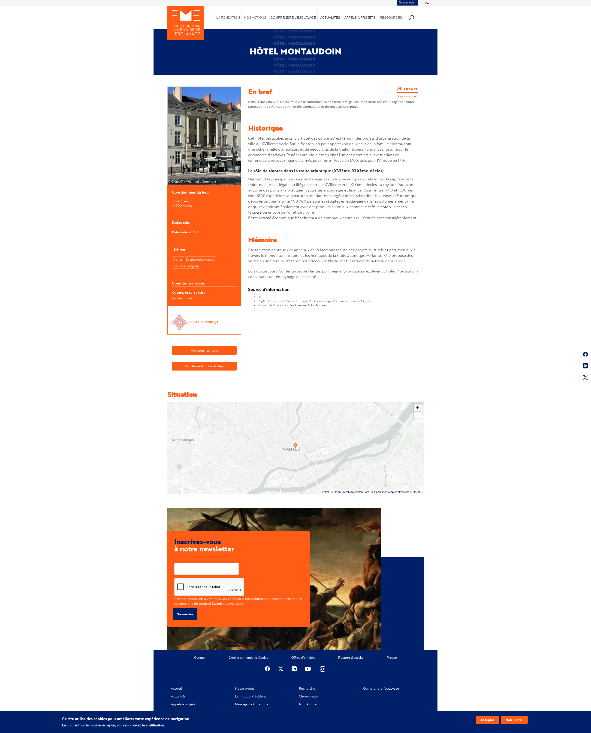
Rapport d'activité (351, 657)
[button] (295, 445)
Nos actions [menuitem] (255, 17)
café (371, 206)
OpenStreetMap (344, 492)
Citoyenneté (308, 696)
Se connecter (407, 2)
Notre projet (244, 688)
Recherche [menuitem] (411, 17)
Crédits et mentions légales (248, 657)
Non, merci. (514, 719)
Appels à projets (183, 704)
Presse (392, 657)
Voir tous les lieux (204, 350)
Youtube (308, 669)
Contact (199, 657)
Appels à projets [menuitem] (359, 17)
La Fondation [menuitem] (228, 17)
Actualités (178, 696)
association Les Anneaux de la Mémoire (300, 305)
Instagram (323, 669)
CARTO (417, 492)
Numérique (308, 704)
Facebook (585, 355)
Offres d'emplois (303, 657)
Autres (178, 259)
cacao (402, 206)
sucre (257, 212)
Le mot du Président (250, 696)
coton (386, 206)
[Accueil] (185, 23)
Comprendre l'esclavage (381, 688)
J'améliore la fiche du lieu (204, 366)
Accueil (176, 688)
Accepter (487, 719)
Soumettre (185, 614)
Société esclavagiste (200, 259)
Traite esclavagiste (186, 266)
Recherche (307, 688)
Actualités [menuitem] (330, 17)
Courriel (180, 559)
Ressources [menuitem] (391, 17)
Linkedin (585, 366)
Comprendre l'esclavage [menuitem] (293, 17)
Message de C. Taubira (251, 704)
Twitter (585, 378)
